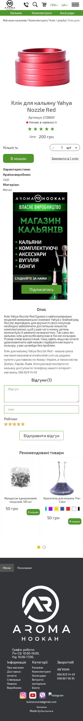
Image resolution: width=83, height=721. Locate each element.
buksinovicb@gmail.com (41, 701)
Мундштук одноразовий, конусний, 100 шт (20, 499)
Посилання (24, 567)
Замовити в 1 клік (65, 158)
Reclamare (47, 711)
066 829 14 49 (66, 674)
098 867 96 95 (66, 678)
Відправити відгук (41, 435)
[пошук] (35, 5)
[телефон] (26, 5)
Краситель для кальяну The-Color (62, 499)
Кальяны (42, 706)
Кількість (10, 147)
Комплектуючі (42, 13)
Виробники (14, 687)
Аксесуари (67, 13)
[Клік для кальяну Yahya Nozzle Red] (41, 60)
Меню (7, 567)
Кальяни (16, 13)
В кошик (18, 158)
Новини (12, 683)
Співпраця (14, 679)
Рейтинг (11, 419)
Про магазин (15, 667)
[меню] (75, 5)
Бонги (36, 687)
